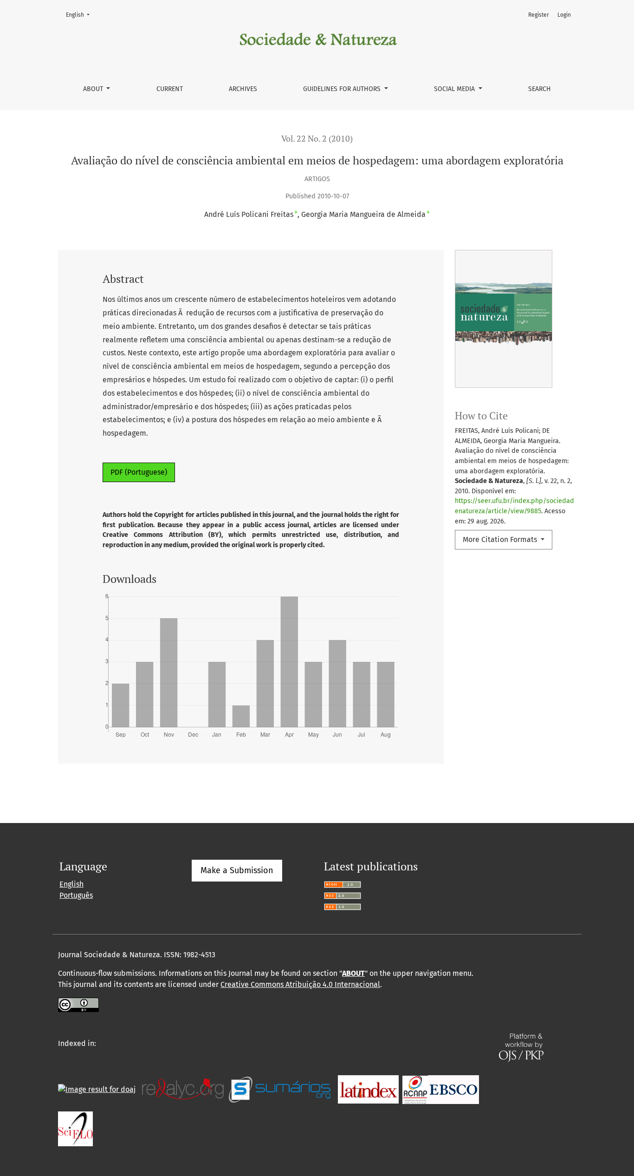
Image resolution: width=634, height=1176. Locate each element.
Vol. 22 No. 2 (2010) (317, 138)
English (80, 14)
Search (539, 89)
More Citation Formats (501, 539)
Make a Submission (237, 870)
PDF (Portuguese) (138, 472)
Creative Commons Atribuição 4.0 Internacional (300, 984)
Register (538, 15)
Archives (243, 89)
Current (169, 89)
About (94, 89)
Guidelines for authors (342, 89)
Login (564, 15)
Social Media (455, 89)
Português (76, 895)
